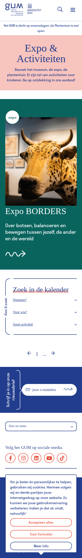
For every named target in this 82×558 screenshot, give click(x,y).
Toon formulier (41, 534)
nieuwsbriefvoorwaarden (39, 402)
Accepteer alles (41, 522)
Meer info (41, 546)
